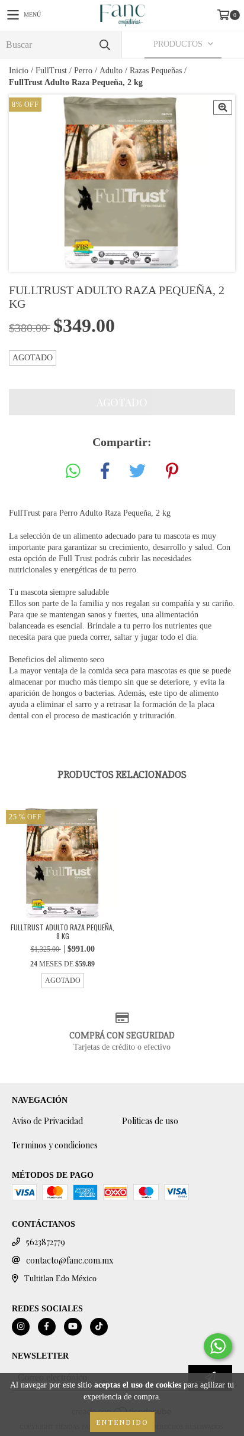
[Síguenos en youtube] (73, 1327)
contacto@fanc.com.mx (69, 1260)
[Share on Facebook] (105, 472)
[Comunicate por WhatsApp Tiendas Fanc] (218, 1346)
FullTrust (51, 70)
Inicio (18, 70)
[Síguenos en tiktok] (99, 1327)
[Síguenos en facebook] (47, 1327)
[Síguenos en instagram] (21, 1327)
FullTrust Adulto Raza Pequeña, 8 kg (62, 931)
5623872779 (45, 1242)
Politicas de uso (150, 1120)
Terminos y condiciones (55, 1145)
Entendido (122, 1422)
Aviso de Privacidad (47, 1120)
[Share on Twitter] (137, 472)
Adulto (111, 70)
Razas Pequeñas (156, 70)
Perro (83, 70)
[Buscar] (104, 44)
